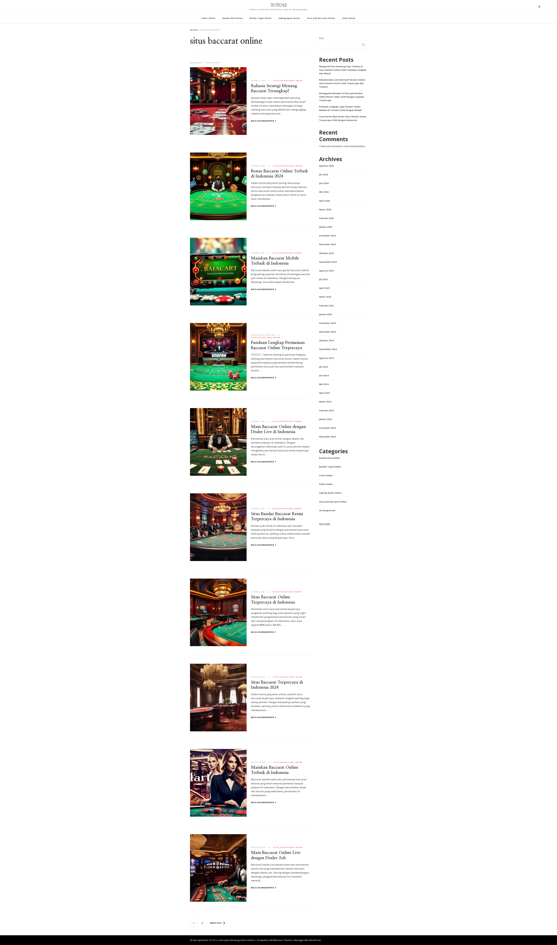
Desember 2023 (327, 427)
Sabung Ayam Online (289, 18)
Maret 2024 (325, 401)
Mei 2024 (324, 384)
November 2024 (327, 331)
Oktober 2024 (326, 340)
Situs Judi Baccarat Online (321, 18)
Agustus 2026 (326, 165)
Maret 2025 (325, 296)
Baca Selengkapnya (262, 121)
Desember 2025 (327, 235)
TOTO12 (279, 5)
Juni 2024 (324, 375)
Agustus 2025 (326, 270)
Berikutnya (216, 923)
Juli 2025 (323, 279)
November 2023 (327, 436)
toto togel (324, 523)
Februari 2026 (326, 218)
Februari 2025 (326, 305)
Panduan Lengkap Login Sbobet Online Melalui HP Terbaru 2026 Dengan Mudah (340, 108)
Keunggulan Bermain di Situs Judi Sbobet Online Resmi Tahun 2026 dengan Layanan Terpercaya (341, 97)
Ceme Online (348, 18)
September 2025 (328, 261)
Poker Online (208, 18)
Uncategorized (327, 510)
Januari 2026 (325, 226)
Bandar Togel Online (261, 18)
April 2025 (324, 288)
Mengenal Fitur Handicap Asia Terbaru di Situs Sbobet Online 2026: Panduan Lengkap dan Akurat (342, 70)
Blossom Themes (283, 940)
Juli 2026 (323, 174)
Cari (321, 38)
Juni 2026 (324, 183)
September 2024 (328, 349)
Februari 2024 (326, 410)
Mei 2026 (324, 191)
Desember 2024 (327, 323)
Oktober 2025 (326, 253)
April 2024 (324, 392)
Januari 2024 (325, 419)
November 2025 (327, 244)
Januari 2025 (325, 314)
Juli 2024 (323, 366)
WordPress (315, 940)
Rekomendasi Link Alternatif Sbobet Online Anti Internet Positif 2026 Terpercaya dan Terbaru (342, 83)
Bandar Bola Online (232, 18)
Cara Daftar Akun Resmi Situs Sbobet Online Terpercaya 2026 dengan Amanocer (342, 118)
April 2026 (324, 200)
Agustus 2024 (326, 358)
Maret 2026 (325, 209)
